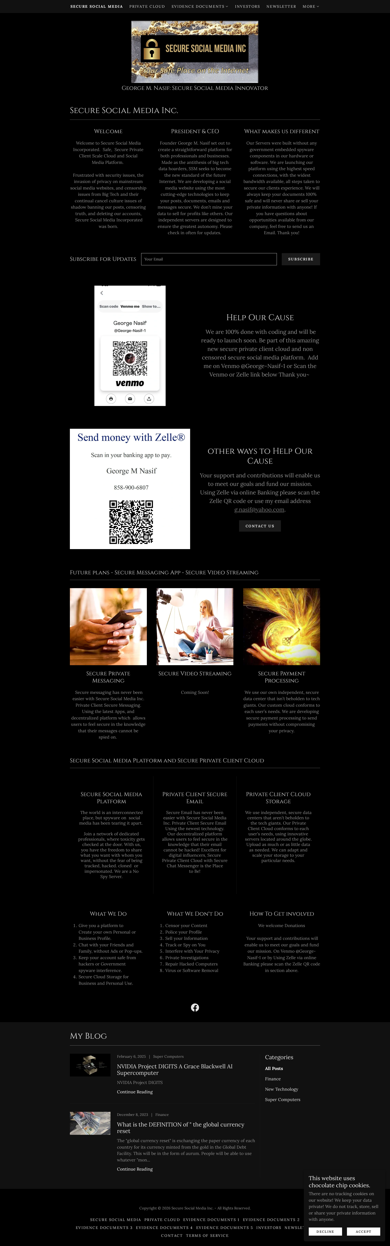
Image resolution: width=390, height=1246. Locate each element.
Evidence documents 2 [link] (271, 1219)
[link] (195, 50)
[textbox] (209, 259)
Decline (325, 1231)
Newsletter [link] (281, 6)
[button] (200, 6)
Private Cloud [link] (147, 6)
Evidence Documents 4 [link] (164, 1227)
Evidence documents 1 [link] (211, 1219)
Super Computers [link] (282, 1099)
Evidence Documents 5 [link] (224, 1227)
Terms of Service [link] (207, 1235)
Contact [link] (172, 1235)
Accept (364, 1231)
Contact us (260, 526)
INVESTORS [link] (247, 6)
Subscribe (301, 259)
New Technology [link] (281, 1089)
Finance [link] (273, 1079)
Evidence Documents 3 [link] (104, 1227)
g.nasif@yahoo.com (259, 509)
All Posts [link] (274, 1068)
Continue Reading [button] (135, 1092)
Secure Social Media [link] (96, 6)
